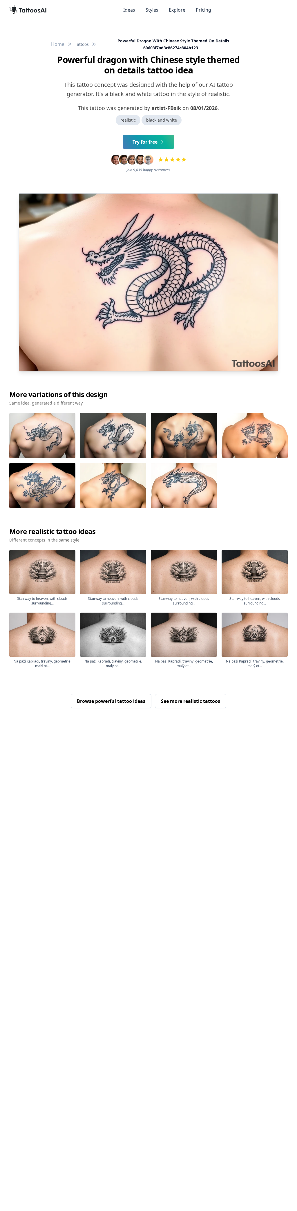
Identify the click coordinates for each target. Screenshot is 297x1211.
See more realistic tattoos (190, 701)
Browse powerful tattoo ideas (111, 701)
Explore (177, 10)
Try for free (145, 142)
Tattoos (82, 44)
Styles (152, 10)
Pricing (203, 10)
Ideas (129, 10)
